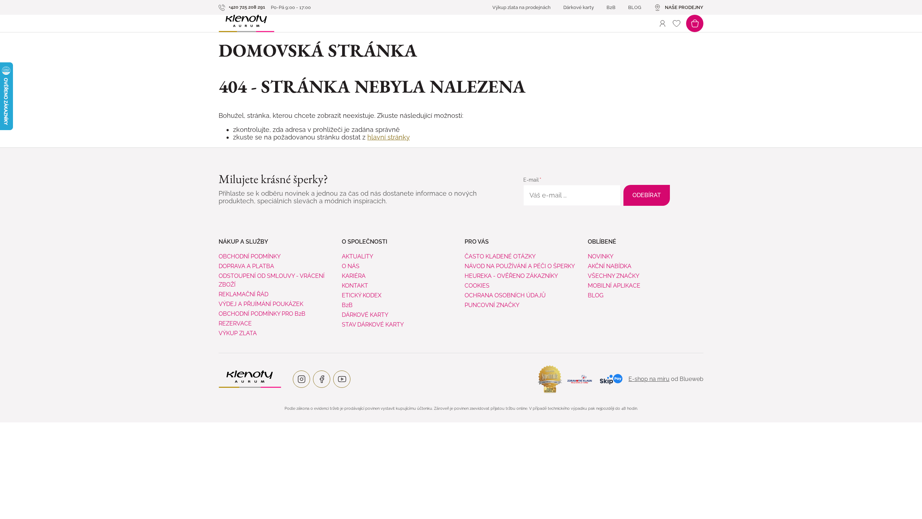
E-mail (531, 180)
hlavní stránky (388, 137)
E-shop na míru (649, 379)
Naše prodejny (684, 7)
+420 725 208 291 (246, 7)
